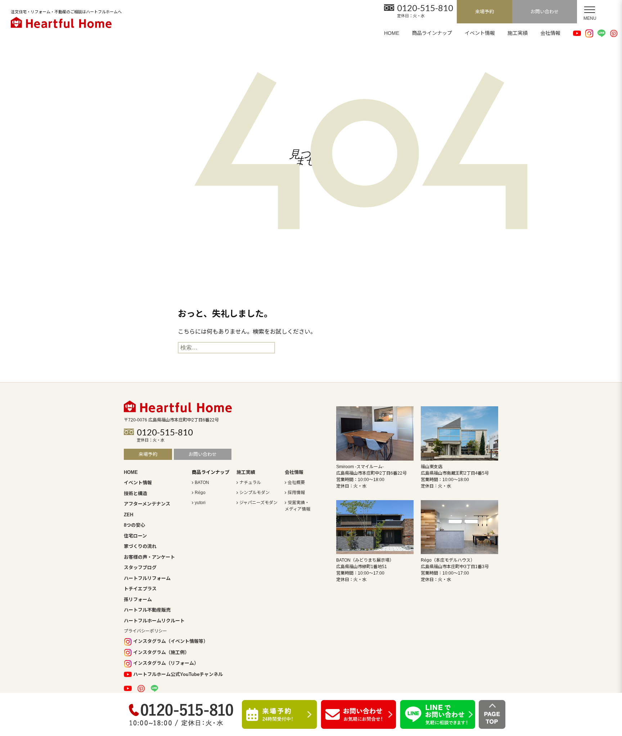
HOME (391, 33)
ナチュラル (250, 482)
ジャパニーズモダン (258, 502)
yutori (200, 502)
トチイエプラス (140, 588)
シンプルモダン (254, 492)
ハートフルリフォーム (147, 578)
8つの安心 (134, 525)
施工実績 (518, 33)
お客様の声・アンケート (149, 557)
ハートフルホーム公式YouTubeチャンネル (178, 674)
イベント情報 (480, 33)
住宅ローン (135, 536)
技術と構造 (135, 493)
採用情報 (296, 492)
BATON (202, 482)
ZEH (128, 514)
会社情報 (550, 33)
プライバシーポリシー (145, 631)
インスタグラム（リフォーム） (166, 663)
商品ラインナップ (432, 33)
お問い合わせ (545, 11)
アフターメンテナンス (147, 504)
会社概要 (296, 482)
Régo (200, 492)
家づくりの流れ (140, 546)
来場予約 (484, 11)
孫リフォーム (138, 599)
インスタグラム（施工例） (161, 652)
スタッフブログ (140, 567)
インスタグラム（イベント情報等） (170, 641)
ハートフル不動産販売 (147, 610)
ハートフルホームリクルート (154, 620)
